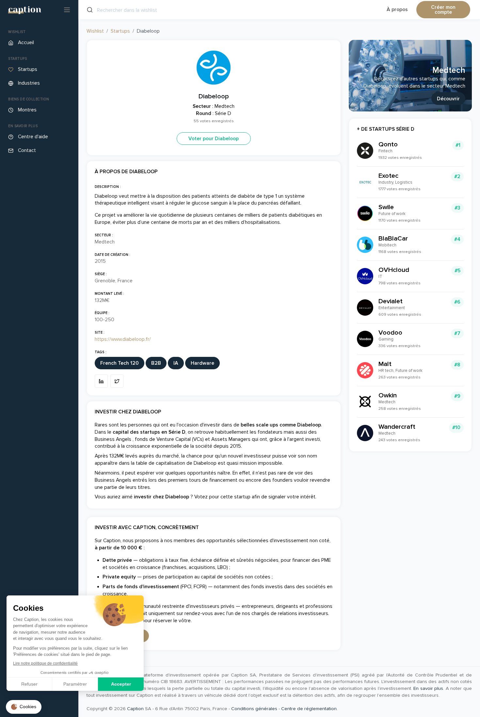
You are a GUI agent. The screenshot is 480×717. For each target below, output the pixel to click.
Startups (120, 31)
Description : (108, 187)
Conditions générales (254, 708)
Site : (99, 332)
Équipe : (102, 313)
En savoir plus (428, 688)
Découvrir (448, 99)
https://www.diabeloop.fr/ (123, 339)
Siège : (101, 274)
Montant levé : (109, 294)
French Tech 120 (119, 363)
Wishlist (95, 31)
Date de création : (112, 255)
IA (175, 363)
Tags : (100, 352)
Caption (135, 708)
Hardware (202, 363)
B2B (156, 363)
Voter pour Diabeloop (213, 139)
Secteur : (104, 235)
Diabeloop (214, 96)
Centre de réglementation (309, 708)
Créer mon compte (443, 10)
